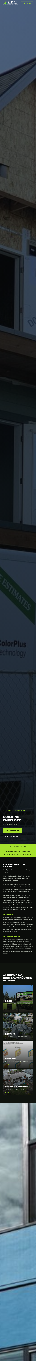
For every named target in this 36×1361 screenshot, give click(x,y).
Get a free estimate (12, 830)
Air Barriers (8, 914)
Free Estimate (27, 3)
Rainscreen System (11, 936)
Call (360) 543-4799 (12, 836)
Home (4, 824)
